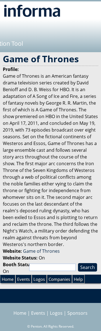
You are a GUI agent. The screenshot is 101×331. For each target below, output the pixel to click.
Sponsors (77, 313)
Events (23, 279)
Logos (39, 279)
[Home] (32, 10)
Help (78, 279)
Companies (59, 279)
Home (7, 279)
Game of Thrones (41, 251)
